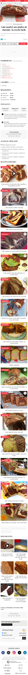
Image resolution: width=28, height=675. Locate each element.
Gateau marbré (6, 147)
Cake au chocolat (18, 3)
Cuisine (5, 633)
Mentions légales (6, 659)
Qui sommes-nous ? (7, 656)
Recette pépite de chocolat (18, 528)
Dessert (5, 3)
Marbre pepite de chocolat (9, 145)
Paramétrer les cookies (16, 658)
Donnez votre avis (17, 24)
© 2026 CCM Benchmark (20, 659)
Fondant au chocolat (7, 153)
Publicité (17, 656)
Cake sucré (10, 3)
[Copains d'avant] (7, 671)
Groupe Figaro (12, 659)
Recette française (6, 531)
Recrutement (22, 656)
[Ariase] (7, 673)
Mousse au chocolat (7, 149)
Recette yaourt (5, 528)
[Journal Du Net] (20, 665)
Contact (13, 656)
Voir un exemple (22, 633)
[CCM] (7, 665)
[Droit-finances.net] (20, 668)
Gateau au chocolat (7, 157)
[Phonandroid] (20, 673)
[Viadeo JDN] (20, 671)
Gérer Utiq (23, 658)
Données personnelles (7, 658)
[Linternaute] (7, 668)
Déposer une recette (7, 624)
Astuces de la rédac (7, 635)
